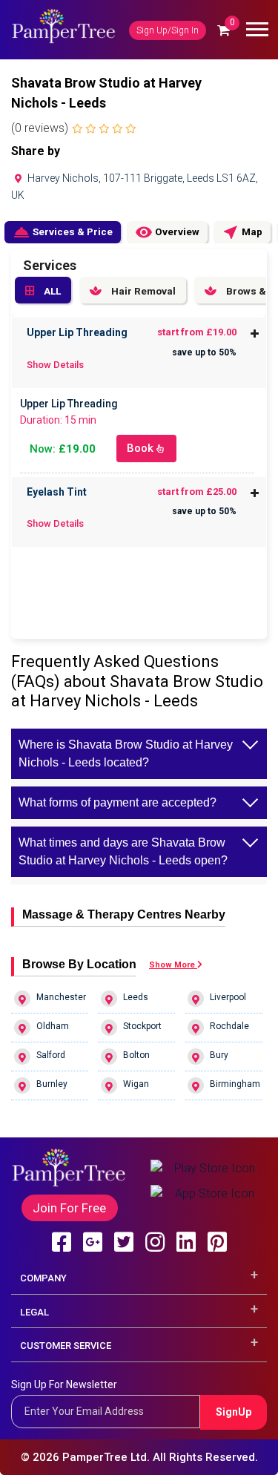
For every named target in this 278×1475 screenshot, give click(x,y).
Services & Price (63, 232)
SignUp (233, 1412)
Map (242, 232)
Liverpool (228, 997)
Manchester (61, 997)
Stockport (142, 1026)
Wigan (136, 1084)
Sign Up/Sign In (167, 30)
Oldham (52, 1026)
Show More (173, 965)
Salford (50, 1055)
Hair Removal (142, 291)
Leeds (135, 997)
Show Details (55, 364)
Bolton (136, 1055)
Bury (219, 1055)
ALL (51, 291)
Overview (167, 232)
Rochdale (229, 1026)
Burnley (51, 1084)
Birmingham (235, 1084)
